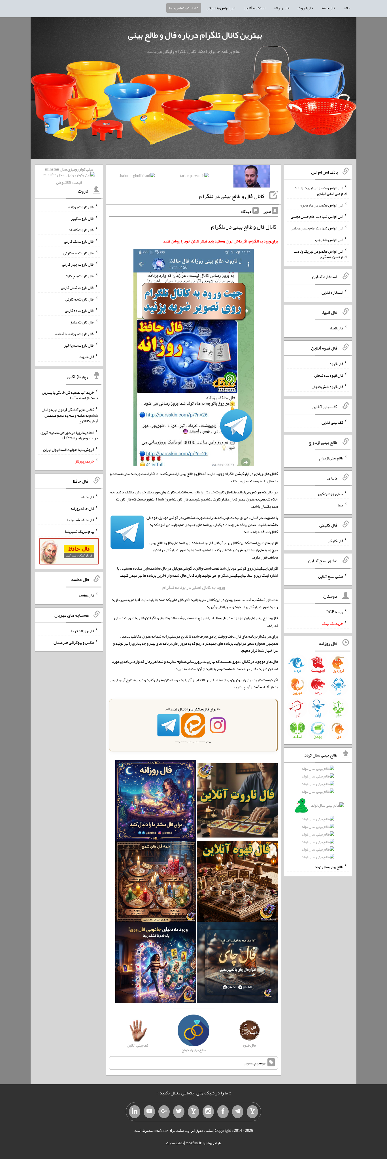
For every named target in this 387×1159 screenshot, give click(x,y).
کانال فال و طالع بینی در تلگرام (232, 196)
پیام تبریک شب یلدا (79, 531)
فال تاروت (305, 8)
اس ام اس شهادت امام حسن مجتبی (317, 216)
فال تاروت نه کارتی (79, 299)
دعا (340, 505)
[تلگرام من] (237, 1111)
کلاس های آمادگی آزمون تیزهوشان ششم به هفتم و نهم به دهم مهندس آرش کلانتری (70, 415)
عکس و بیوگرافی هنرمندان (74, 642)
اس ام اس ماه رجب (329, 240)
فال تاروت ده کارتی (79, 310)
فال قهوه (336, 364)
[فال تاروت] (237, 802)
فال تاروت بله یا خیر (79, 345)
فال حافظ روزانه (82, 508)
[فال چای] (237, 964)
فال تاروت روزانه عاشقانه (74, 334)
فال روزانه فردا (82, 631)
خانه (347, 8)
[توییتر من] (178, 1111)
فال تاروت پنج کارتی (79, 276)
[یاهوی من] (252, 1111)
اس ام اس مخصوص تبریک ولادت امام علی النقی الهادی (320, 190)
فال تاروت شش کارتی (77, 287)
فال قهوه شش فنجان (327, 387)
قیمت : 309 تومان (69, 175)
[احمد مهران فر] (251, 177)
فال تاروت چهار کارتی (78, 264)
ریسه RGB (334, 612)
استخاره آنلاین (254, 8)
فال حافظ (328, 8)
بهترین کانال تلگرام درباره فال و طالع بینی (195, 34)
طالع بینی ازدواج (331, 458)
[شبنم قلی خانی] (137, 177)
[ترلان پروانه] (194, 177)
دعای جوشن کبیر (330, 493)
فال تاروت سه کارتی (78, 253)
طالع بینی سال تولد (329, 867)
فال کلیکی (335, 541)
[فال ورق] (155, 964)
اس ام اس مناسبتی (221, 8)
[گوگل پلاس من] (164, 1111)
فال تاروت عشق (82, 322)
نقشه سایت (175, 1143)
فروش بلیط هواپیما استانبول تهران (68, 449)
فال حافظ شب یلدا (80, 520)
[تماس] (193, 1111)
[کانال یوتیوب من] (149, 1111)
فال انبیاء (336, 328)
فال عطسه (86, 595)
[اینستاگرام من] (208, 1111)
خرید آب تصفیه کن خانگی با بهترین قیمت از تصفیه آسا (70, 395)
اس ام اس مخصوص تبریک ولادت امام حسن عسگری (320, 254)
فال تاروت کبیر (82, 218)
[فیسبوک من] (223, 1111)
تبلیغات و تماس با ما (183, 8)
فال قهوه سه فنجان (328, 375)
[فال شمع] (155, 883)
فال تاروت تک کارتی (79, 241)
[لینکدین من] (134, 1111)
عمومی (248, 1063)
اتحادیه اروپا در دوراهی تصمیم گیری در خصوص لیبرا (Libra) (69, 435)
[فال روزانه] (155, 802)
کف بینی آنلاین (332, 422)
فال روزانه (281, 8)
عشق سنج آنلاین (330, 576)
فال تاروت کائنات (81, 230)
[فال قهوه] (237, 883)
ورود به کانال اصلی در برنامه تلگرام (193, 587)
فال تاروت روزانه (81, 207)
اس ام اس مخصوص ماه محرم (321, 205)
